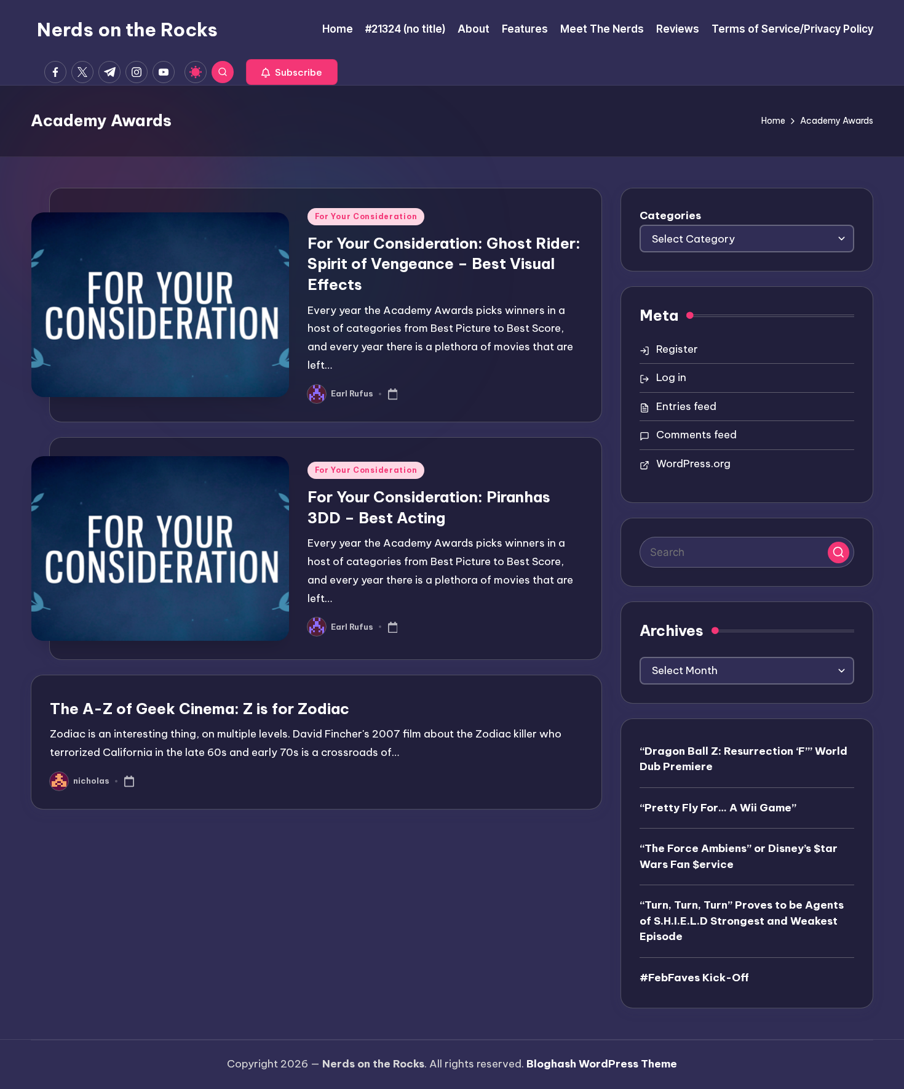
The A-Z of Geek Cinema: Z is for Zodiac (199, 708)
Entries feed (686, 406)
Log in (671, 377)
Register (677, 349)
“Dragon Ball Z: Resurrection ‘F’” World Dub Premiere (743, 759)
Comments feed (696, 434)
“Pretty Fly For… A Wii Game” (718, 807)
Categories (670, 215)
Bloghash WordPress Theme (601, 1064)
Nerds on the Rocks (127, 29)
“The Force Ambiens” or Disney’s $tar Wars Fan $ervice (739, 856)
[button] (292, 72)
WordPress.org (693, 463)
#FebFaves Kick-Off (694, 977)
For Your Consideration (366, 216)
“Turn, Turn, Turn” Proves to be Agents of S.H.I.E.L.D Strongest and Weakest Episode (742, 920)
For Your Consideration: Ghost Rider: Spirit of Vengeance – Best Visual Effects (444, 264)
